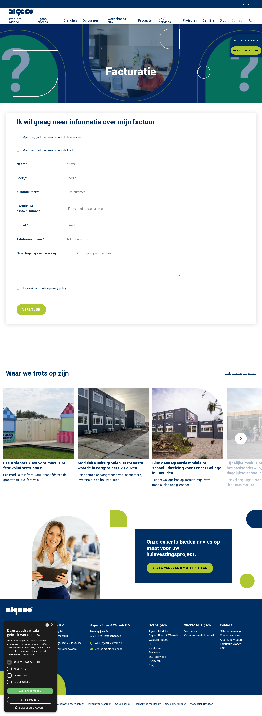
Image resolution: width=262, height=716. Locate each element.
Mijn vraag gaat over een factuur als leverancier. (51, 137)
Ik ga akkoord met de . (44, 288)
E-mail (21, 225)
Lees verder (28, 654)
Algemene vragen (231, 639)
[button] (30, 707)
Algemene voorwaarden (70, 703)
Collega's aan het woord (199, 635)
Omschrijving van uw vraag (36, 253)
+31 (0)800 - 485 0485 (67, 643)
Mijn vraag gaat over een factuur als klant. (48, 150)
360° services (165, 20)
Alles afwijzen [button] (30, 700)
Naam (21, 164)
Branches (70, 20)
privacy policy (57, 288)
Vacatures (190, 631)
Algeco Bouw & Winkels (163, 635)
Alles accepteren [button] (30, 690)
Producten (145, 20)
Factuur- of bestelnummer (27, 208)
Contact (237, 20)
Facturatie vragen (230, 644)
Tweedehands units (116, 20)
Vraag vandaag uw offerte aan (179, 568)
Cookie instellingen (175, 703)
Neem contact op (246, 50)
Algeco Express (42, 20)
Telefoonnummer (29, 239)
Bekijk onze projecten (240, 373)
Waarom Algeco (15, 20)
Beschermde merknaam (147, 703)
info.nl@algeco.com (64, 649)
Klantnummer (27, 192)
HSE (151, 644)
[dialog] (30, 666)
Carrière (208, 20)
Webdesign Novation (201, 703)
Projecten (190, 20)
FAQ (222, 648)
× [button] (52, 624)
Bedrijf (22, 178)
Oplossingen (91, 20)
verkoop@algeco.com (108, 649)
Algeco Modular (158, 631)
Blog (223, 20)
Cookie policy (122, 703)
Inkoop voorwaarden (99, 703)
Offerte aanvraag (230, 631)
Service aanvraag (230, 635)
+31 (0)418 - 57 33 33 (108, 643)
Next (241, 439)
